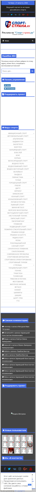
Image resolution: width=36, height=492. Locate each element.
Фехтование (18, 281)
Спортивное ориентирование (18, 260)
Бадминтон (18, 141)
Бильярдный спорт (18, 150)
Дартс (18, 188)
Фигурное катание (18, 284)
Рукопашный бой (18, 243)
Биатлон (18, 147)
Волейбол (18, 172)
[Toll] (23, 438)
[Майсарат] (11, 450)
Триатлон (18, 273)
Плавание (18, 224)
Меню (7, 41)
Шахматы (18, 292)
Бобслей (18, 152)
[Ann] (5, 444)
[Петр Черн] (30, 438)
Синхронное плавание (18, 249)
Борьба (17, 158)
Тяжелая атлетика (18, 279)
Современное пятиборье (18, 254)
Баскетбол (18, 144)
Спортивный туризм (18, 262)
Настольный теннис (18, 216)
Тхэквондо (18, 276)
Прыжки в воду (18, 232)
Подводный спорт (18, 227)
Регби (18, 240)
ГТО (17, 301)
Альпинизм (18, 139)
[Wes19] (30, 444)
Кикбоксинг (18, 194)
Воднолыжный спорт (18, 166)
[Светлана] (17, 444)
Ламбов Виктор (23, 351)
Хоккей (17, 290)
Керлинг (18, 191)
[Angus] (11, 438)
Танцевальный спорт (18, 268)
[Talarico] (17, 438)
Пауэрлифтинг (18, 221)
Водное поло (18, 163)
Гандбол (18, 174)
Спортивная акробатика (18, 257)
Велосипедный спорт (18, 161)
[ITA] (5, 450)
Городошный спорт (18, 183)
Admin (6, 351)
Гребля (17, 185)
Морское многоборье (18, 210)
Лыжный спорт (17, 205)
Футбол (18, 287)
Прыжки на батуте (18, 235)
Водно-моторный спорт (18, 169)
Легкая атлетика (18, 202)
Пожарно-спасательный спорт (18, 229)
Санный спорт (18, 246)
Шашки (18, 295)
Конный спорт (17, 196)
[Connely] (11, 444)
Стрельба (17, 265)
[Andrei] (23, 450)
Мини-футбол (18, 207)
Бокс (18, 155)
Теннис (18, 271)
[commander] (23, 444)
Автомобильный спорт (17, 136)
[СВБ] (30, 450)
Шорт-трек (18, 298)
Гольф (18, 180)
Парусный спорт (18, 218)
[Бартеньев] (17, 450)
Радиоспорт (17, 238)
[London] (5, 438)
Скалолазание (18, 251)
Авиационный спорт (17, 133)
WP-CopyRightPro (20, 491)
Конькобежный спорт (18, 199)
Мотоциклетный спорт (18, 213)
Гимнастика (17, 177)
